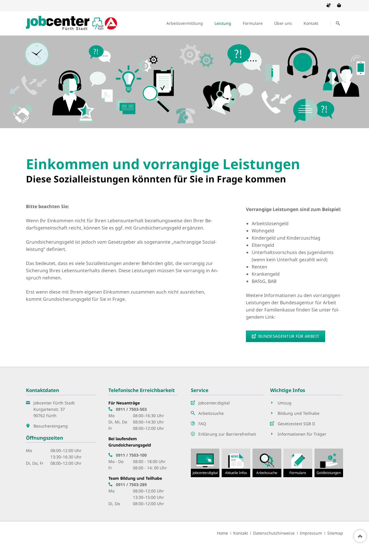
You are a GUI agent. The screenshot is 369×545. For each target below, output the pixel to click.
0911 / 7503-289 (131, 484)
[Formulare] (297, 463)
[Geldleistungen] (329, 463)
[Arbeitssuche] (267, 463)
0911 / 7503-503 (131, 409)
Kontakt (240, 533)
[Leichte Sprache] (339, 5)
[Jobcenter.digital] (205, 463)
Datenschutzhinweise (274, 533)
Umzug (284, 403)
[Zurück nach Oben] (360, 536)
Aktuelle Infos (236, 472)
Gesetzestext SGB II (296, 423)
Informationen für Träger (302, 434)
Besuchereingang (50, 426)
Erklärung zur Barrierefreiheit (227, 434)
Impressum (311, 533)
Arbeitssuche (211, 413)
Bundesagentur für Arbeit (288, 336)
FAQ (202, 423)
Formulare (297, 472)
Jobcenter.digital (214, 403)
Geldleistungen (329, 472)
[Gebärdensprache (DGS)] (328, 5)
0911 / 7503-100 (131, 455)
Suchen (338, 23)
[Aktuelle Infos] (236, 463)
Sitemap (335, 533)
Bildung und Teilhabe (298, 413)
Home (222, 533)
